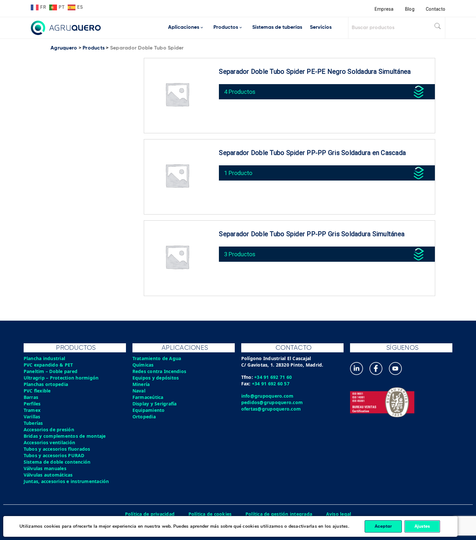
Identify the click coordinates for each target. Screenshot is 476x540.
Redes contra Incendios (159, 371)
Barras (31, 397)
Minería (141, 384)
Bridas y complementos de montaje (65, 436)
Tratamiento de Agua (156, 358)
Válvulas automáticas (48, 475)
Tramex (32, 410)
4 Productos (239, 91)
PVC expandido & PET (48, 365)
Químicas (143, 365)
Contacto (435, 9)
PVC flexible (37, 391)
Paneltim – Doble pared (51, 371)
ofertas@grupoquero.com (271, 409)
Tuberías (33, 423)
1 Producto (238, 173)
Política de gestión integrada (278, 514)
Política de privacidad (150, 514)
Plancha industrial (44, 358)
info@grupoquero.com (267, 396)
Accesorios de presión (49, 429)
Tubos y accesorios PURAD (54, 455)
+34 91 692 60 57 (270, 383)
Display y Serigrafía (154, 404)
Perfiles (32, 404)
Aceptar (383, 526)
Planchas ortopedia (46, 384)
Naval (138, 391)
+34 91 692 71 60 (273, 377)
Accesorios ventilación (49, 442)
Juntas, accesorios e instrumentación (66, 481)
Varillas (32, 416)
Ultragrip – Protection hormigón (61, 378)
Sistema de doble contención (57, 462)
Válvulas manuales (45, 468)
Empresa (384, 9)
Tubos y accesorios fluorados (57, 449)
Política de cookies (210, 514)
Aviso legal (338, 514)
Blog (409, 9)
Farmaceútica (148, 397)
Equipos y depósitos (155, 378)
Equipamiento (148, 410)
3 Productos (239, 254)
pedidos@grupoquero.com (272, 402)
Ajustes (422, 526)
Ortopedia (144, 416)
